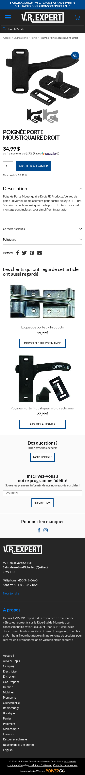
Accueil (7, 37)
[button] (8, 17)
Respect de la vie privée (18, 744)
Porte (34, 37)
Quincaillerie (21, 37)
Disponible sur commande (42, 343)
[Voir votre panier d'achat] (77, 17)
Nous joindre (42, 457)
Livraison (9, 734)
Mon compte (11, 729)
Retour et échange (15, 739)
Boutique (9, 713)
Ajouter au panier (33, 166)
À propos (12, 609)
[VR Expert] (42, 17)
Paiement (9, 723)
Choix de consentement (65, 765)
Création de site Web (30, 771)
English (7, 749)
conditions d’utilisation (40, 765)
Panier (7, 718)
